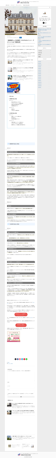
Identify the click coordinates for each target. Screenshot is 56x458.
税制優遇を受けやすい (15, 105)
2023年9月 (39, 87)
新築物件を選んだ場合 (13, 98)
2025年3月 (39, 63)
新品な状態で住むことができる (16, 102)
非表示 (12, 96)
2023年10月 (39, 85)
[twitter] (15, 359)
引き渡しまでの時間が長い (15, 110)
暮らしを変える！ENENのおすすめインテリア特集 (44, 33)
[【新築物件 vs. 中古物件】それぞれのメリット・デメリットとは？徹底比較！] (22, 359)
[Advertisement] (21, 135)
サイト (8, 389)
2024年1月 (39, 80)
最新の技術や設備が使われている (16, 104)
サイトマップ (12, 5)
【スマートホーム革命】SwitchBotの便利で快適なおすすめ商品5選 (23, 410)
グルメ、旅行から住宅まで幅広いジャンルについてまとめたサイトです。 (29, 453)
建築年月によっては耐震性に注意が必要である (18, 124)
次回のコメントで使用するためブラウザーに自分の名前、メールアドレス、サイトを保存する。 (20, 394)
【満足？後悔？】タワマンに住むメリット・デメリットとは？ (22, 436)
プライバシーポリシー (19, 5)
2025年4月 (39, 61)
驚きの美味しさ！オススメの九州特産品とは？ (44, 44)
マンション (9, 363)
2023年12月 (39, 82)
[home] (46, 23)
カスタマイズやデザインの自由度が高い (17, 103)
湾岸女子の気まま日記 (24, 2)
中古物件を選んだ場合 (13, 113)
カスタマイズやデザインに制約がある (17, 123)
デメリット (12, 107)
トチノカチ (31, 317)
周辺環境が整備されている (15, 118)
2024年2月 (39, 78)
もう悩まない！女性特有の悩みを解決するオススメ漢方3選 (44, 41)
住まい (9, 362)
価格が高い (13, 109)
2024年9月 (39, 66)
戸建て (12, 363)
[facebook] (18, 359)
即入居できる (13, 117)
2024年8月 (39, 68)
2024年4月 (39, 75)
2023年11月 (39, 83)
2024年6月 (39, 71)
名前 (8, 382)
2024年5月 (39, 73)
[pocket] (20, 359)
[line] (26, 359)
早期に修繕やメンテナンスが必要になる (17, 122)
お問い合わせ (7, 5)
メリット (12, 100)
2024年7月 (39, 70)
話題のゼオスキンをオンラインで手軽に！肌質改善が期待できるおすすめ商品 (44, 29)
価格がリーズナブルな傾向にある (16, 116)
